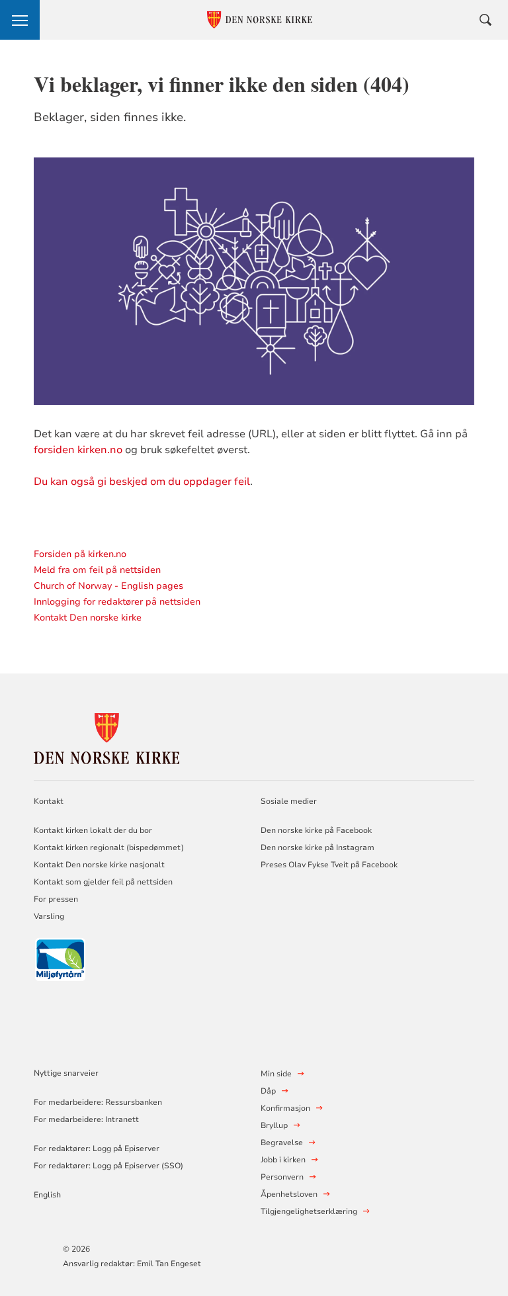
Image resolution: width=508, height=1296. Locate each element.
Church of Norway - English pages (108, 586)
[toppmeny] (20, 20)
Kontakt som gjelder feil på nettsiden (103, 882)
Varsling (49, 916)
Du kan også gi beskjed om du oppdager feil (142, 481)
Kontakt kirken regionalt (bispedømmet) (109, 847)
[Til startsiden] (106, 737)
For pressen (56, 899)
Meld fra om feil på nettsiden (97, 570)
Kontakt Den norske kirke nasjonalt (99, 864)
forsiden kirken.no (78, 450)
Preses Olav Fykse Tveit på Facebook (329, 864)
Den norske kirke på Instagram (317, 847)
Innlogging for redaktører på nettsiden (117, 601)
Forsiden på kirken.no (80, 554)
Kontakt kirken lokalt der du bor (94, 830)
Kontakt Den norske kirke (88, 617)
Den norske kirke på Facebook (316, 830)
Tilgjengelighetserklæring (309, 1211)
